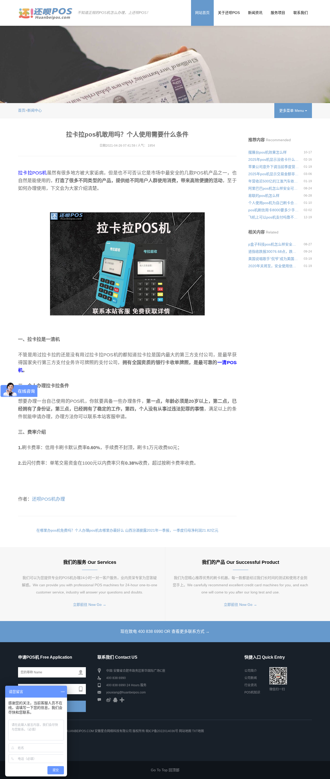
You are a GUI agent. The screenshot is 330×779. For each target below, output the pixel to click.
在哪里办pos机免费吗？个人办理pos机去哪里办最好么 (80, 530)
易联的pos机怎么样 (263, 196)
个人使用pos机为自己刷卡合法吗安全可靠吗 (273, 203)
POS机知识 (252, 692)
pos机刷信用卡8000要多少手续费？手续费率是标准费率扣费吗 (273, 210)
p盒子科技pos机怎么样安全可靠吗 (273, 244)
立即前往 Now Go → (89, 604)
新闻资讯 (255, 13)
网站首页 (202, 13)
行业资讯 (250, 685)
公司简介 (250, 671)
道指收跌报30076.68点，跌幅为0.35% (273, 251)
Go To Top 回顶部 (165, 770)
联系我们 (300, 13)
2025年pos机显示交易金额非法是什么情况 (273, 174)
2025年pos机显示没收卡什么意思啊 (273, 159)
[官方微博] (108, 699)
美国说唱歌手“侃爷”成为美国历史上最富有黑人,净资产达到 (273, 259)
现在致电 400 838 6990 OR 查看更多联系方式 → (165, 631)
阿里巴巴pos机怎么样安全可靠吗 (273, 188)
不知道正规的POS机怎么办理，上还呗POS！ (113, 12)
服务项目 (278, 13)
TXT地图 (198, 731)
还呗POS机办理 (48, 499)
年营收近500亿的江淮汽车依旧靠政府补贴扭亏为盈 (273, 181)
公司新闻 (250, 678)
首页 (21, 110)
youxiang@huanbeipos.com (126, 692)
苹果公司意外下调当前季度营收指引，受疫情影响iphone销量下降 (273, 167)
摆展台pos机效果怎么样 (267, 152)
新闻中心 (34, 110)
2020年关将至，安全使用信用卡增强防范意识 (273, 266)
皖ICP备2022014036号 (162, 731)
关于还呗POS (229, 13)
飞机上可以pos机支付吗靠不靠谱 (273, 217)
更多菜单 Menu (292, 110)
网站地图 (185, 731)
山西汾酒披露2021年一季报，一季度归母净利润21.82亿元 (171, 530)
